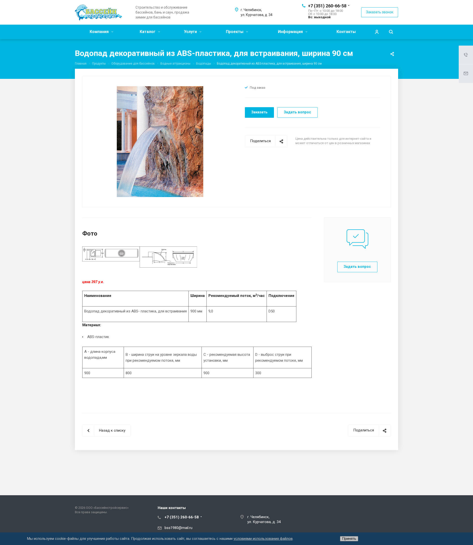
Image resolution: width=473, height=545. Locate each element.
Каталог (148, 31)
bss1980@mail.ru (178, 528)
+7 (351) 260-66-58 (327, 5)
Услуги (191, 31)
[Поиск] (391, 32)
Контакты (346, 31)
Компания (100, 31)
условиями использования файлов (263, 538)
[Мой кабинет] (377, 32)
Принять (349, 538)
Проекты (235, 31)
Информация (291, 31)
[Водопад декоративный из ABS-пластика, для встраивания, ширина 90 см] (160, 141)
